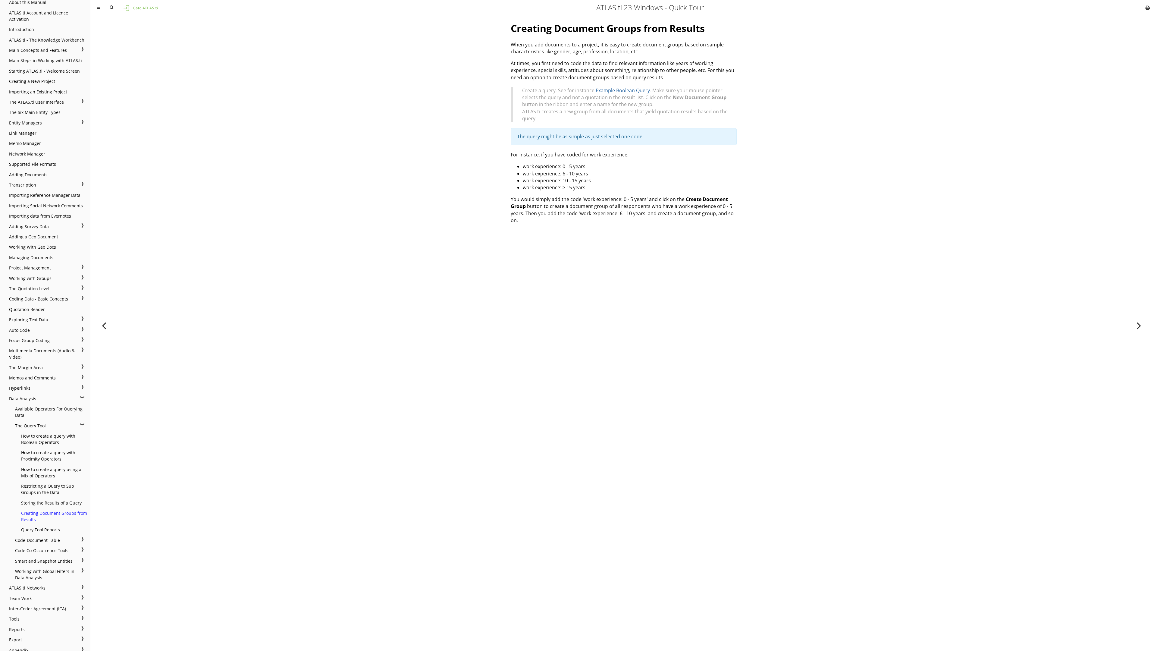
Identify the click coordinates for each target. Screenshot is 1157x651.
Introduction (21, 29)
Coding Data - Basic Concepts (38, 299)
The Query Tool (30, 426)
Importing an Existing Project (38, 92)
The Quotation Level (29, 288)
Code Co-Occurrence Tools (41, 550)
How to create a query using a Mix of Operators (51, 473)
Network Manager (27, 154)
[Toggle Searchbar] (111, 7)
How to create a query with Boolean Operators (48, 439)
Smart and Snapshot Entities (44, 561)
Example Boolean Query (623, 90)
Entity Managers (25, 123)
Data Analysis (22, 398)
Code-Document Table (37, 540)
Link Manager (22, 133)
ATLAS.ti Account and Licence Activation (38, 16)
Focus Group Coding (29, 340)
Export (15, 640)
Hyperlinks (19, 388)
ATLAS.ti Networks (27, 588)
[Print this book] (1147, 7)
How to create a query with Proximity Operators (48, 456)
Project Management (30, 268)
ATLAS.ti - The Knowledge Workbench (46, 40)
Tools (14, 619)
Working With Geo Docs (32, 247)
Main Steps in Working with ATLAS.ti (45, 60)
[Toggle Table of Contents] (98, 7)
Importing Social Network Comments (46, 206)
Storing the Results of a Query (51, 503)
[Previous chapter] (104, 325)
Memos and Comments (32, 378)
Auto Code (19, 330)
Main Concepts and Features (38, 50)
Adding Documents (28, 175)
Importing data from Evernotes (40, 216)
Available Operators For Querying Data (49, 412)
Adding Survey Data (29, 226)
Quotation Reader (27, 309)
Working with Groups (30, 278)
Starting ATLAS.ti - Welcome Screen (44, 71)
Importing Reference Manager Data (44, 195)
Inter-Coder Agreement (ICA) (37, 609)
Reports (17, 629)
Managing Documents (31, 257)
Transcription (22, 185)
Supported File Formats (32, 164)
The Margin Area (26, 367)
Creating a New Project (32, 81)
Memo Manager (25, 143)
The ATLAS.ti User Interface (36, 102)
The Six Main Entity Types (35, 112)
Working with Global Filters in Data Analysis (44, 574)
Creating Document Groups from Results (54, 516)
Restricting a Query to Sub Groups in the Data (47, 489)
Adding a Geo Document (33, 237)
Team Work (20, 598)
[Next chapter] (1138, 325)
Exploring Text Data (28, 319)
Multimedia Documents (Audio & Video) (42, 354)
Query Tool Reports (40, 530)
